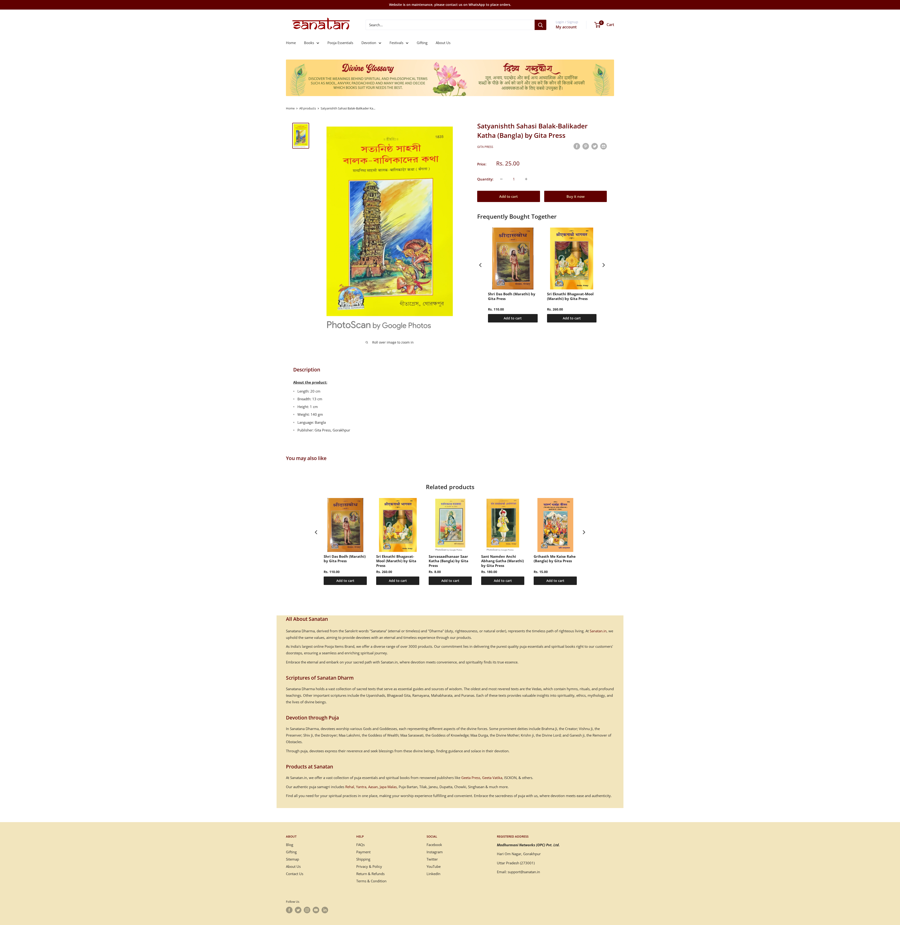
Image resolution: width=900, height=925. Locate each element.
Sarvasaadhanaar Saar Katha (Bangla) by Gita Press (448, 561)
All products (307, 108)
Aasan (373, 786)
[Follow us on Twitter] (298, 910)
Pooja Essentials (340, 42)
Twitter (432, 859)
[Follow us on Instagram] (307, 910)
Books (309, 42)
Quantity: (485, 179)
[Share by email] (603, 146)
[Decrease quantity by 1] (501, 179)
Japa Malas (388, 786)
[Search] (540, 25)
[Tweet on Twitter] (594, 146)
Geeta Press (470, 777)
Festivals (396, 42)
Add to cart (508, 196)
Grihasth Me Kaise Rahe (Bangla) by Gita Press (555, 558)
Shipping (363, 859)
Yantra (361, 786)
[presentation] (480, 265)
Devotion (368, 42)
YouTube (434, 866)
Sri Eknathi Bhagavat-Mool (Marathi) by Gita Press (570, 296)
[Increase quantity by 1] (526, 179)
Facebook (434, 844)
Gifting (422, 42)
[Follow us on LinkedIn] (325, 910)
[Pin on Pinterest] (585, 146)
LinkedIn (433, 873)
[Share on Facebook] (577, 146)
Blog (289, 844)
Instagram (435, 852)
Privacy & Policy (369, 866)
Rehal (349, 786)
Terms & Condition (371, 881)
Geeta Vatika (492, 777)
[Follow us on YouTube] (316, 910)
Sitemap (292, 859)
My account (566, 27)
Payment (363, 852)
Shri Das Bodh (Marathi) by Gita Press (511, 296)
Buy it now (575, 196)
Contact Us (294, 873)
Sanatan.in (598, 631)
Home (291, 42)
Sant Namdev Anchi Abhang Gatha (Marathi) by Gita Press (502, 561)
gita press (485, 147)
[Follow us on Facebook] (289, 910)
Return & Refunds (370, 873)
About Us (443, 42)
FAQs (360, 844)
